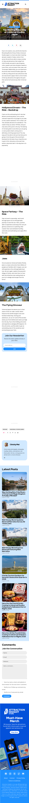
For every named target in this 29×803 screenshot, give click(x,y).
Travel (17, 27)
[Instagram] (10, 773)
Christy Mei (11, 37)
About (6, 778)
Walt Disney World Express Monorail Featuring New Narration (12, 549)
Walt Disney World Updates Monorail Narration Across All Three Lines (13, 522)
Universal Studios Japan (17, 429)
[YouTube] (23, 773)
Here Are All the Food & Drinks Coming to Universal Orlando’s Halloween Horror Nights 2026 (14, 635)
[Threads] (14, 773)
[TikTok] (19, 773)
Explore (5, 429)
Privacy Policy (21, 778)
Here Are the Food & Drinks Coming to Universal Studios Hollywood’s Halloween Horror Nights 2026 (14, 606)
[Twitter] (12, 45)
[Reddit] (18, 433)
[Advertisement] (14, 166)
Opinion (12, 27)
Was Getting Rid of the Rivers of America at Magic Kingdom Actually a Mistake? (13, 494)
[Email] (20, 45)
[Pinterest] (16, 45)
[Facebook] (8, 45)
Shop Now (14, 732)
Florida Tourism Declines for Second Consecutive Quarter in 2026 (14, 577)
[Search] (25, 4)
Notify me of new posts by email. (13, 692)
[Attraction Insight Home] (12, 4)
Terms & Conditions (14, 780)
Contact (12, 778)
